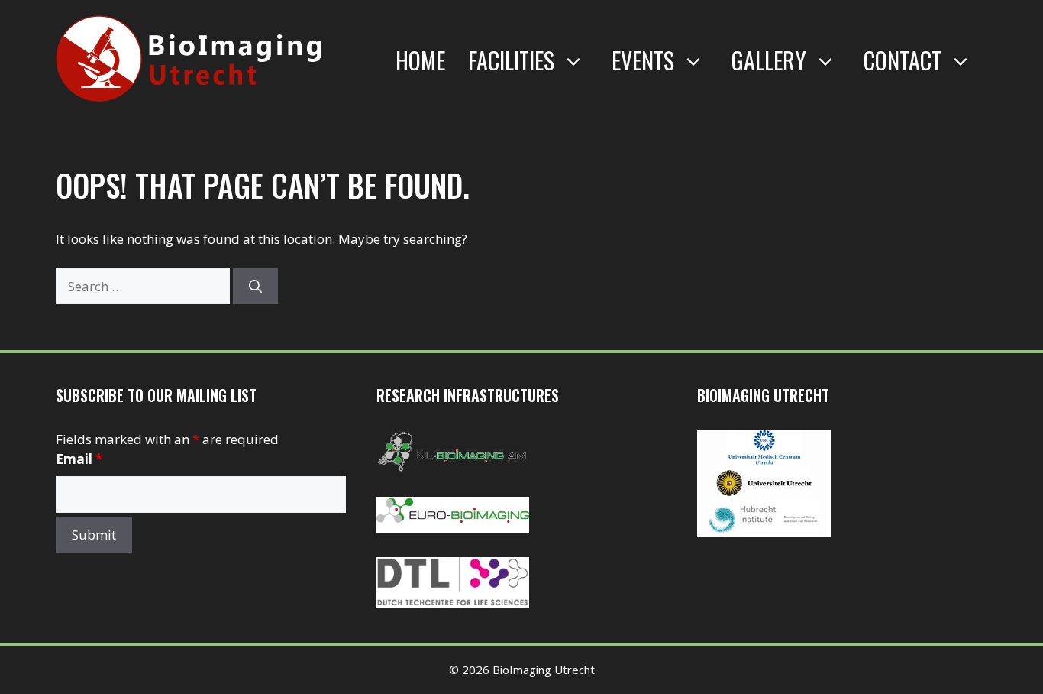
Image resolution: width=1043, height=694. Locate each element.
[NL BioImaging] (452, 467)
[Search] (255, 286)
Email (79, 459)
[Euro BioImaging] (452, 528)
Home (420, 60)
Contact (902, 60)
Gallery (768, 60)
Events (643, 60)
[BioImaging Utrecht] (764, 531)
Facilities (511, 60)
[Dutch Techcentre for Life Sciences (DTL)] (452, 602)
